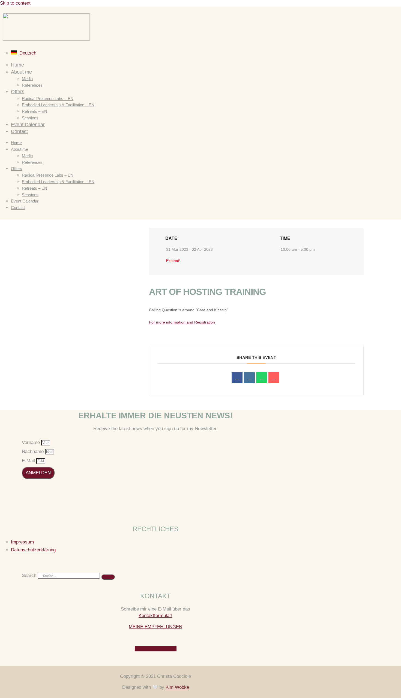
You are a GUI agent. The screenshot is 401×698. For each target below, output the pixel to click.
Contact (19, 131)
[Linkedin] (249, 377)
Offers (17, 91)
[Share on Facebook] (237, 377)
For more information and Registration (182, 322)
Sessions (30, 118)
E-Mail (29, 460)
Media (27, 78)
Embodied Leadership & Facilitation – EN (58, 104)
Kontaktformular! (155, 615)
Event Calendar (28, 124)
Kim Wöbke (177, 687)
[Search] (108, 577)
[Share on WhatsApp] (261, 377)
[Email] (273, 377)
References (32, 85)
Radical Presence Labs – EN (47, 98)
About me (21, 72)
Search (29, 575)
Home (17, 65)
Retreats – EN (34, 111)
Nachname (33, 451)
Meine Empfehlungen (155, 626)
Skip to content (15, 3)
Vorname (31, 442)
